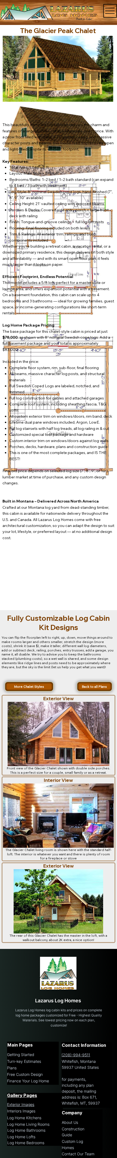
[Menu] (110, 11)
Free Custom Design (25, 1074)
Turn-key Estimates (24, 1061)
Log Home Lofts (21, 1137)
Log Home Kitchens (24, 1118)
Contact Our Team (78, 1154)
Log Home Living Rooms (28, 1124)
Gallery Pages (22, 1095)
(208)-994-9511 (75, 1055)
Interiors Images (21, 1111)
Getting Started (20, 1055)
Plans (12, 1068)
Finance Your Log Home (28, 1081)
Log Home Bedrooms (25, 1143)
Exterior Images (20, 1104)
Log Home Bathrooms (26, 1130)
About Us (70, 1122)
